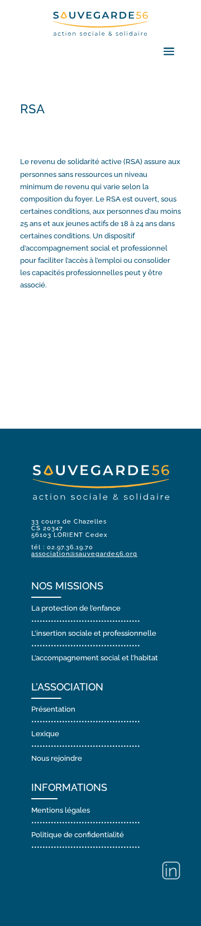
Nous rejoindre (56, 758)
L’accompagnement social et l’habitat (94, 658)
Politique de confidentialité (77, 835)
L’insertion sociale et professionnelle (93, 633)
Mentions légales (60, 810)
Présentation (53, 709)
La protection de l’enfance (76, 608)
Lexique (45, 734)
